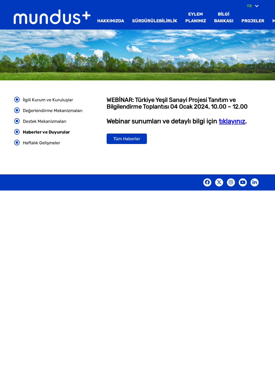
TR (249, 6)
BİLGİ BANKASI (223, 17)
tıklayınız (232, 121)
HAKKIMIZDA (110, 20)
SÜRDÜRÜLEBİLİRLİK (154, 20)
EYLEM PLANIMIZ (195, 17)
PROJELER (252, 20)
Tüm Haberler (126, 138)
